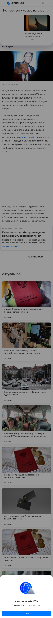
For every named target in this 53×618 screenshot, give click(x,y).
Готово (26, 613)
